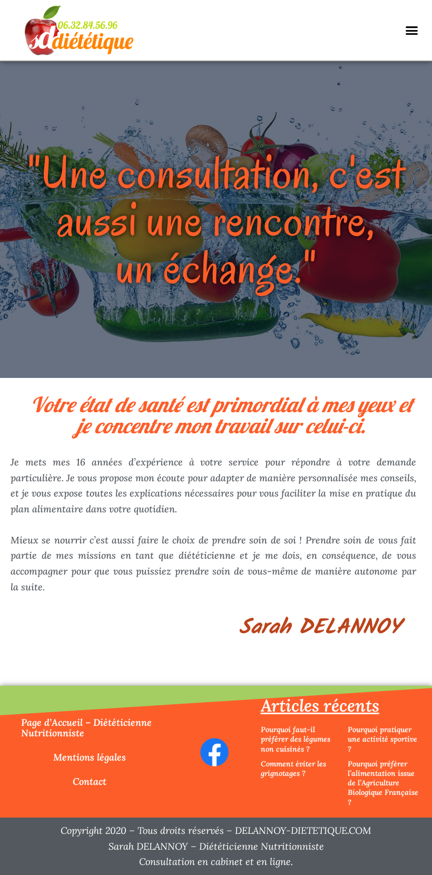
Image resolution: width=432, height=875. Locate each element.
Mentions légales (89, 757)
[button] (411, 31)
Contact (89, 781)
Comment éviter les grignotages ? (293, 768)
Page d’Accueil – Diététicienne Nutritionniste (86, 727)
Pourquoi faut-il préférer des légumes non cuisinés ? (295, 739)
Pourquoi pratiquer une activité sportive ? (382, 739)
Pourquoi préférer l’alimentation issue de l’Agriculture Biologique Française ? (383, 783)
